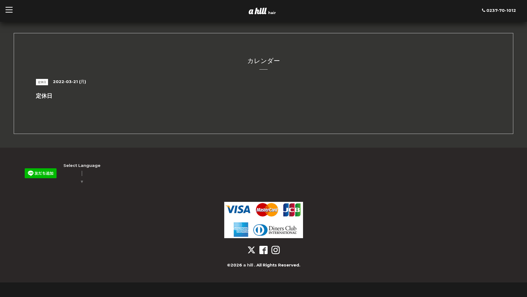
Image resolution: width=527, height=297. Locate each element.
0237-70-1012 (501, 10)
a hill (258, 10)
